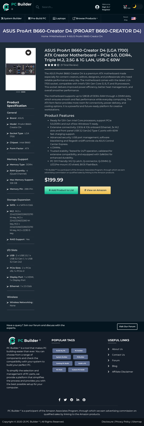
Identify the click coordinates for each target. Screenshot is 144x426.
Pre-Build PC (38, 18)
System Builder (12, 18)
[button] (133, 18)
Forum (125, 17)
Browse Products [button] (86, 18)
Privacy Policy (122, 421)
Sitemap (137, 421)
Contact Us (118, 354)
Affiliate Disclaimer (122, 371)
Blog (125, 20)
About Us (117, 349)
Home (44, 36)
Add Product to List (62, 190)
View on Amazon (96, 190)
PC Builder (32, 421)
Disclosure (107, 421)
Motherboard (58, 36)
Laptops (61, 18)
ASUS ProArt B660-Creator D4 (86, 36)
